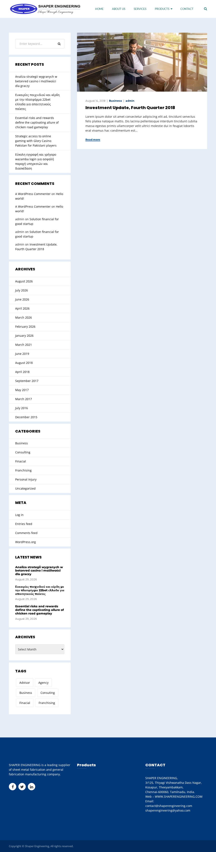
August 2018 (24, 363)
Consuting (47, 693)
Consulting (22, 452)
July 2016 (21, 408)
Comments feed (26, 533)
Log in (19, 515)
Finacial (20, 461)
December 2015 (26, 417)
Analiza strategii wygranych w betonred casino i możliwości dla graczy (36, 81)
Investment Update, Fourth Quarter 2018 (130, 108)
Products (162, 9)
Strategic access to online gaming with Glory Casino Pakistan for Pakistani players (36, 140)
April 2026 (22, 308)
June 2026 (22, 299)
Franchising (23, 470)
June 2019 (22, 354)
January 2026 (24, 336)
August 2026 (24, 281)
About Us (118, 9)
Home (99, 9)
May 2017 (22, 390)
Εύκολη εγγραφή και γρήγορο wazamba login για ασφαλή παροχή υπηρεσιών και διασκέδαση (35, 161)
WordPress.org (25, 542)
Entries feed (23, 524)
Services (140, 9)
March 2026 (23, 317)
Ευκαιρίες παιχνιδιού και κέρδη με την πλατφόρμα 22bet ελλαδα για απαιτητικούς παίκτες (37, 102)
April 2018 (22, 372)
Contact (186, 9)
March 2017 (23, 399)
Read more (92, 139)
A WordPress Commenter (33, 194)
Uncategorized (25, 488)
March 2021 (23, 345)
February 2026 (25, 327)
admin (130, 100)
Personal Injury (25, 479)
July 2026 (21, 290)
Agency (43, 683)
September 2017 (26, 381)
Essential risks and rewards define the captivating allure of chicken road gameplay (37, 122)
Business (115, 100)
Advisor (24, 683)
